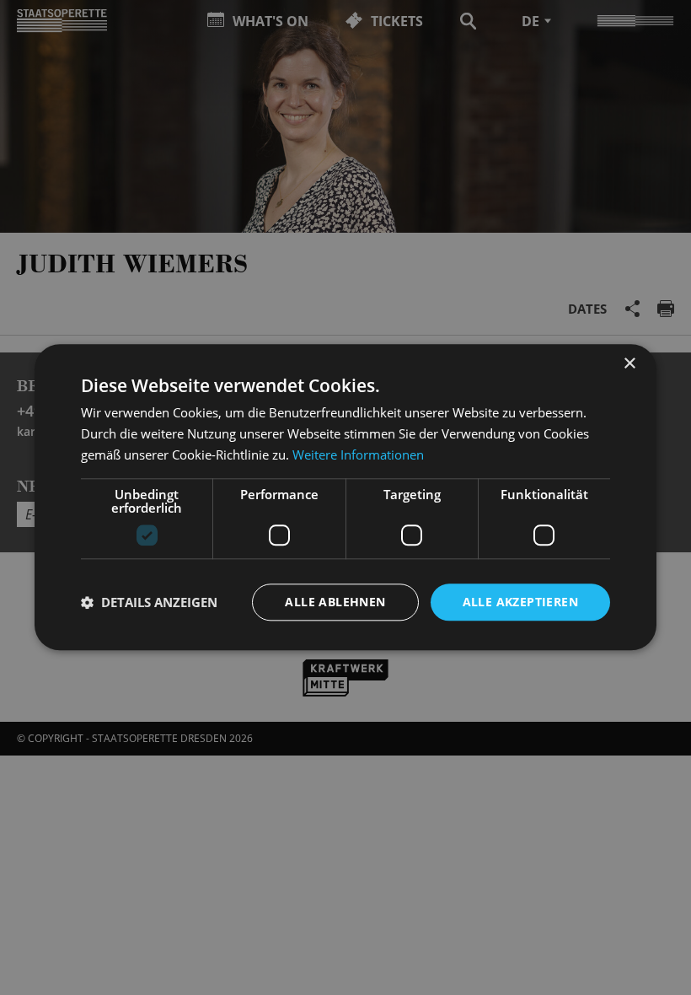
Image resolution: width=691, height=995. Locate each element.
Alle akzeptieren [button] (520, 602)
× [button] (629, 364)
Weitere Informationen (358, 454)
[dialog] (345, 497)
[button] (149, 602)
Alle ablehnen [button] (335, 602)
